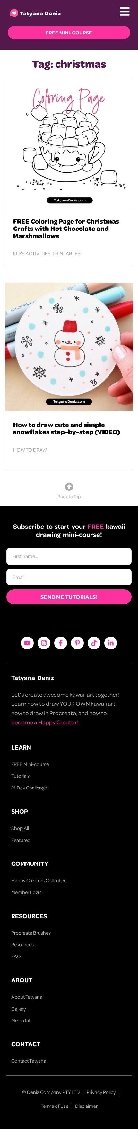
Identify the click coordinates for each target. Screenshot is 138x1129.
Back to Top (69, 496)
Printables (67, 253)
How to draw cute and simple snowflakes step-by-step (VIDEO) (66, 428)
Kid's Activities (32, 253)
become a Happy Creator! (45, 722)
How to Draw (30, 449)
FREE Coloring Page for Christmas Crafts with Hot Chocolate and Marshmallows (66, 228)
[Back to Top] (69, 487)
